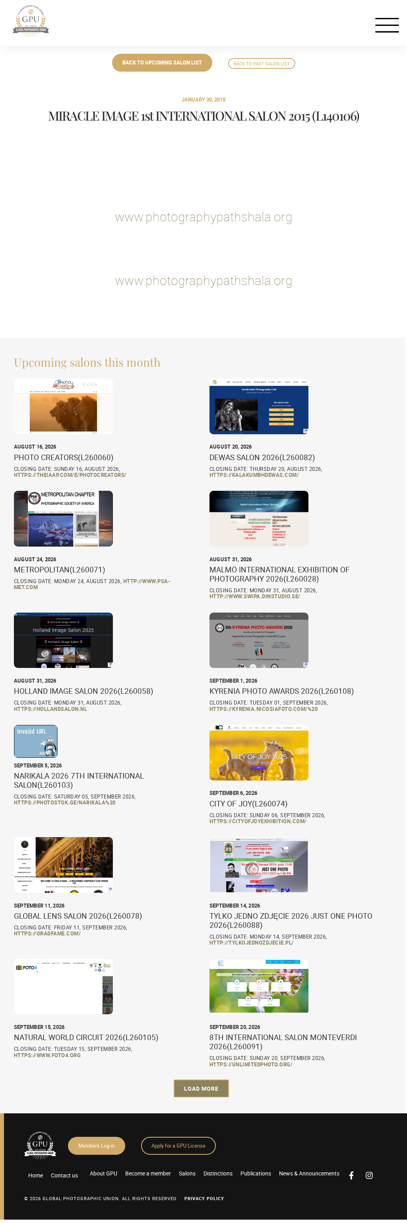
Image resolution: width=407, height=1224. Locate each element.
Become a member (148, 1173)
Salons (187, 1173)
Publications (255, 1173)
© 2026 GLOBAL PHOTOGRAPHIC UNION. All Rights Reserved (100, 1198)
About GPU (103, 1173)
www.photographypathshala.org (204, 216)
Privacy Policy (204, 1198)
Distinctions (218, 1173)
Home (35, 1175)
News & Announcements (309, 1173)
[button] (201, 1088)
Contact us (64, 1175)
